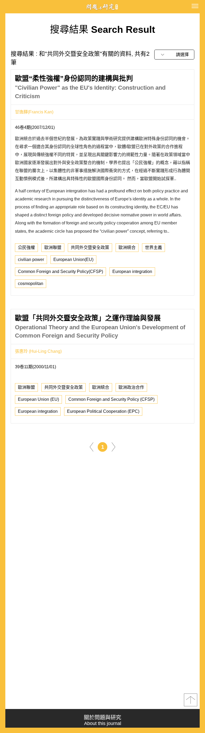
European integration (132, 271)
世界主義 (153, 247)
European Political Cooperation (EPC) (103, 411)
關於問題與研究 (102, 720)
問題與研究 (102, 6)
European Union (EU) (38, 399)
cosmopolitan (30, 283)
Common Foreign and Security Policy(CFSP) (60, 271)
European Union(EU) (73, 259)
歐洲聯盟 (52, 247)
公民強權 (26, 247)
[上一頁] (91, 447)
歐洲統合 (127, 247)
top (190, 700)
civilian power (31, 259)
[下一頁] (113, 447)
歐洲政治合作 (131, 387)
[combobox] (174, 54)
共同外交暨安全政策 (90, 247)
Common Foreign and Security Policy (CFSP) (111, 399)
